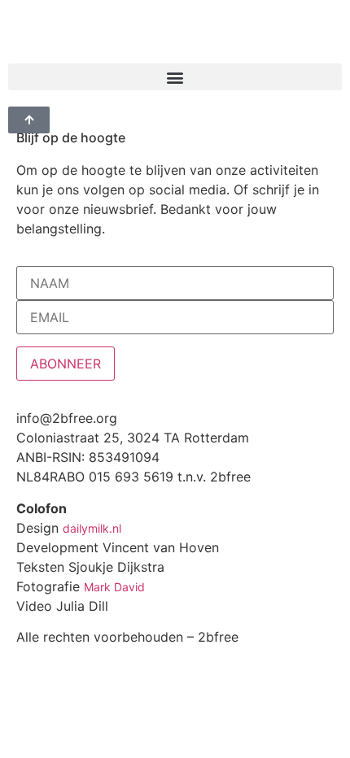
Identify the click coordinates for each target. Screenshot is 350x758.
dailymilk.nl (92, 528)
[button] (175, 76)
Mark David (114, 587)
